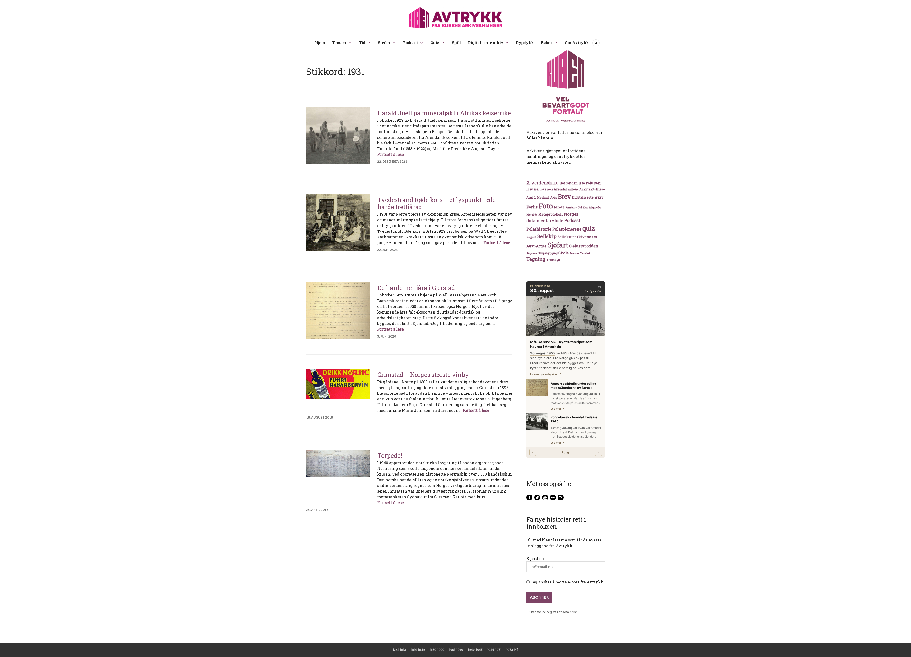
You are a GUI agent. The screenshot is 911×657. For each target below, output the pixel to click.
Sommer (574, 253)
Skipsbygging (548, 253)
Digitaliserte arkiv (485, 42)
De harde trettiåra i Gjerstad (416, 288)
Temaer (339, 42)
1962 (550, 189)
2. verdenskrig (542, 182)
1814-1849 (418, 650)
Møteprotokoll (550, 214)
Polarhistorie (538, 229)
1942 (597, 183)
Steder (384, 42)
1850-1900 (437, 650)
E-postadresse (539, 558)
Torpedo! (389, 455)
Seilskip (547, 236)
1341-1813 (399, 650)
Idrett (559, 207)
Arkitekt (573, 189)
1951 (536, 189)
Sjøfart (557, 245)
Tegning (535, 259)
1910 (569, 183)
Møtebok (531, 214)
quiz (588, 228)
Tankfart (585, 253)
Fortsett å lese (390, 154)
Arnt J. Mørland (537, 197)
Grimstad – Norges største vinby (423, 375)
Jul (580, 207)
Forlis (532, 206)
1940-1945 (475, 650)
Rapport (531, 237)
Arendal (560, 189)
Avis (553, 197)
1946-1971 (494, 650)
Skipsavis (531, 253)
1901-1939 (456, 650)
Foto (546, 205)
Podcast (410, 42)
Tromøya (553, 260)
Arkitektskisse (592, 189)
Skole (563, 252)
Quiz (435, 42)
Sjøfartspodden (583, 245)
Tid (362, 42)
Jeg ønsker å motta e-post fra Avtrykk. (567, 581)
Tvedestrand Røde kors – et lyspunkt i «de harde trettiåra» (436, 203)
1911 (575, 183)
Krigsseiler (595, 207)
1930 (582, 183)
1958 (543, 189)
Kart (585, 207)
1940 (589, 183)
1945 (529, 189)
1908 (562, 183)
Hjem (320, 42)
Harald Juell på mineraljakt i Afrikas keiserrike (444, 113)
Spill (456, 42)
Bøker (546, 42)
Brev (564, 196)
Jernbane (571, 207)
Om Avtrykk (577, 42)
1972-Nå (512, 650)
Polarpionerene (566, 229)
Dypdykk (525, 42)
